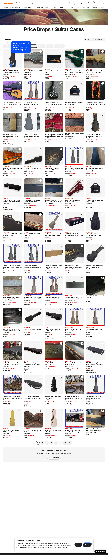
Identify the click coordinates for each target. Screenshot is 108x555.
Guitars (6, 7)
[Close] (28, 43)
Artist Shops (86, 7)
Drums (46, 7)
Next (66, 443)
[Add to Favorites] (13, 39)
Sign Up (99, 2)
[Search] (69, 3)
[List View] (88, 39)
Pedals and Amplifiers (15, 7)
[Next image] (20, 58)
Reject (78, 545)
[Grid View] (86, 39)
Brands (67, 7)
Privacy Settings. (62, 547)
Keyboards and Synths (27, 7)
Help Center (101, 7)
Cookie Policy (23, 547)
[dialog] (54, 545)
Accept (87, 545)
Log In (103, 2)
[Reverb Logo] (8, 3)
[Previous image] (5, 58)
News (72, 7)
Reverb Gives (93, 7)
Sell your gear (80, 3)
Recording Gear (39, 7)
